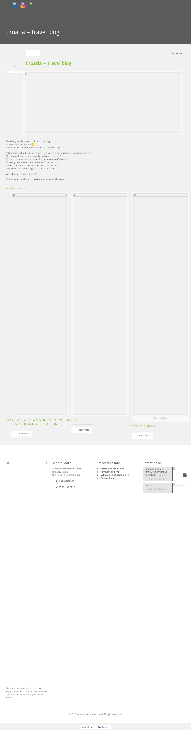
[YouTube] (91, 719)
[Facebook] (87, 719)
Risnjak (72, 420)
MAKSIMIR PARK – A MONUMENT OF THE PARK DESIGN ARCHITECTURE (34, 422)
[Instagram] (95, 719)
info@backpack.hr (64, 481)
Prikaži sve (177, 53)
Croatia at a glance (142, 425)
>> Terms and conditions (110, 468)
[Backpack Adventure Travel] (103, 719)
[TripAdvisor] (99, 719)
